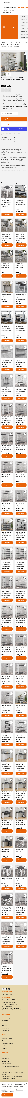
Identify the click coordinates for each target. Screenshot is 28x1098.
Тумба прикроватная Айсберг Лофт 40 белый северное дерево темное (6, 968)
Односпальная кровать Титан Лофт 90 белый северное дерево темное (20, 328)
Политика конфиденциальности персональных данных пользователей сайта (13, 1068)
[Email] (9, 989)
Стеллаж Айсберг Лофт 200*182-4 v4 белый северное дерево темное (20, 563)
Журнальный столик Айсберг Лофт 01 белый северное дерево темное (6, 236)
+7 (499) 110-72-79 (7, 991)
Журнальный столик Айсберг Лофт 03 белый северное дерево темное (6, 267)
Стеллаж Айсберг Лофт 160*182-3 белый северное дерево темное (6, 477)
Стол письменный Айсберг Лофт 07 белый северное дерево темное (6, 823)
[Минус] (2, 90)
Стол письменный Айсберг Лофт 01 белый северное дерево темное (21, 765)
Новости (23, 25)
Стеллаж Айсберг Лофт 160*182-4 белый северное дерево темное (20, 506)
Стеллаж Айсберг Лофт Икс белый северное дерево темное (20, 736)
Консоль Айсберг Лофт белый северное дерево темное (6, 297)
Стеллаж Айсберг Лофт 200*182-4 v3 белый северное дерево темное (6, 563)
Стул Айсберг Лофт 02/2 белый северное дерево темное (6, 881)
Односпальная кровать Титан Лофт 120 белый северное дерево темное (6, 328)
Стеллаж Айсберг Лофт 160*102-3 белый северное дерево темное (6, 448)
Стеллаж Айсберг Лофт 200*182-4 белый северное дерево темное (6, 592)
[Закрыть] (26, 1083)
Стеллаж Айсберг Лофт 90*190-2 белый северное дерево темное (6, 736)
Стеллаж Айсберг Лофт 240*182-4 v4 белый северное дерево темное (20, 621)
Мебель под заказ (7, 1046)
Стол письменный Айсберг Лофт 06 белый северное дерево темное (21, 794)
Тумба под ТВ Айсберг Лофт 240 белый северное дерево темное (21, 938)
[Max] (6, 989)
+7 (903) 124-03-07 (7, 997)
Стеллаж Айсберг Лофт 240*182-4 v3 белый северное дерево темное (6, 621)
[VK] (3, 989)
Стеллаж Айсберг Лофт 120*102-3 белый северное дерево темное (6, 419)
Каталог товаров (15, 42)
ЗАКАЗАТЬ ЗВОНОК (7, 994)
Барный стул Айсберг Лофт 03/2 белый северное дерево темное (6, 201)
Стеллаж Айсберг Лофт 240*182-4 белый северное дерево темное (6, 650)
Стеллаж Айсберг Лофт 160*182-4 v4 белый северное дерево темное (6, 506)
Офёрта (4, 1048)
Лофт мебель (5, 1020)
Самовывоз (5, 1040)
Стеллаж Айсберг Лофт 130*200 (10, 46)
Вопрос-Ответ (6, 1061)
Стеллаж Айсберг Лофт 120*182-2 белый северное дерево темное (20, 419)
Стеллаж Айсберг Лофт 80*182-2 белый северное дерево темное (6, 708)
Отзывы (4, 1023)
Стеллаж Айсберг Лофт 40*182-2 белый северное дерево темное (6, 679)
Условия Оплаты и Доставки (9, 113)
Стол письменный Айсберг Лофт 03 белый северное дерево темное (6, 794)
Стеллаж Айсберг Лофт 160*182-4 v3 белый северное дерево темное (20, 477)
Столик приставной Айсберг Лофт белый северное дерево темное (6, 765)
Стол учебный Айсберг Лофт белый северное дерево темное (6, 852)
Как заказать (5, 1058)
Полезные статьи (7, 1063)
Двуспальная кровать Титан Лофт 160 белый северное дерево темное (20, 202)
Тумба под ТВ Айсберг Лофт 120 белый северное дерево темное (20, 909)
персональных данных (7, 1088)
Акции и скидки (6, 1056)
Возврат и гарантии (7, 1043)
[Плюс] (9, 90)
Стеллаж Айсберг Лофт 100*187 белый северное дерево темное (21, 390)
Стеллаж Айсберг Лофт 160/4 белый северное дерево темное (6, 534)
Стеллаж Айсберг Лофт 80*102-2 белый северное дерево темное (20, 679)
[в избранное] (25, 53)
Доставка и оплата (7, 1038)
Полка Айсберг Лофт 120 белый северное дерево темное (20, 361)
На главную (5, 1030)
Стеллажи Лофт (14, 44)
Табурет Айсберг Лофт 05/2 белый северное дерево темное (6, 909)
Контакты (4, 1025)
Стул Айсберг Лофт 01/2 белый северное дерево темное (21, 852)
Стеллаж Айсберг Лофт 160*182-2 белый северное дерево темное (20, 448)
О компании (5, 1028)
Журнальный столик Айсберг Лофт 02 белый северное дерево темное (20, 236)
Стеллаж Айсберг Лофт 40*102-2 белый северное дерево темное (20, 650)
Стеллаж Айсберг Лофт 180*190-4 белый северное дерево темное (20, 534)
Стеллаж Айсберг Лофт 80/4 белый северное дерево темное (20, 708)
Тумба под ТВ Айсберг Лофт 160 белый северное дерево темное (6, 938)
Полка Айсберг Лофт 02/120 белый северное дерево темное (6, 361)
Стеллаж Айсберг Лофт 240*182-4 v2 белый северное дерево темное (20, 592)
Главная (23, 16)
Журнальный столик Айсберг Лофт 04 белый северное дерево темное (20, 267)
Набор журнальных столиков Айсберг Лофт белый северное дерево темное (21, 298)
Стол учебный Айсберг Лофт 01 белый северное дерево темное (20, 823)
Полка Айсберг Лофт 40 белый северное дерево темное (6, 390)
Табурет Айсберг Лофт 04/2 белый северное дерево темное (20, 881)
